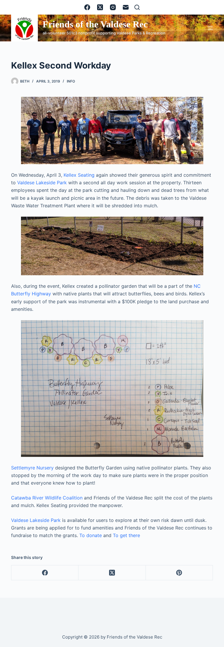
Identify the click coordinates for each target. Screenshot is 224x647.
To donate (90, 535)
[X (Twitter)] (100, 7)
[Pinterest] (179, 572)
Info (71, 81)
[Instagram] (113, 7)
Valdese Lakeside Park (42, 182)
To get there (126, 535)
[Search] (137, 7)
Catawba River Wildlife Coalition (47, 498)
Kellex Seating (79, 175)
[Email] (126, 7)
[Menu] (210, 28)
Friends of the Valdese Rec (95, 24)
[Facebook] (87, 7)
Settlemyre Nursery (32, 468)
